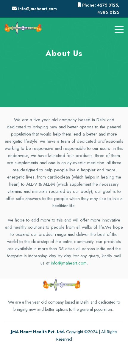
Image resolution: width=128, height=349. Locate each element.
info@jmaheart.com (69, 263)
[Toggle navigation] (119, 28)
